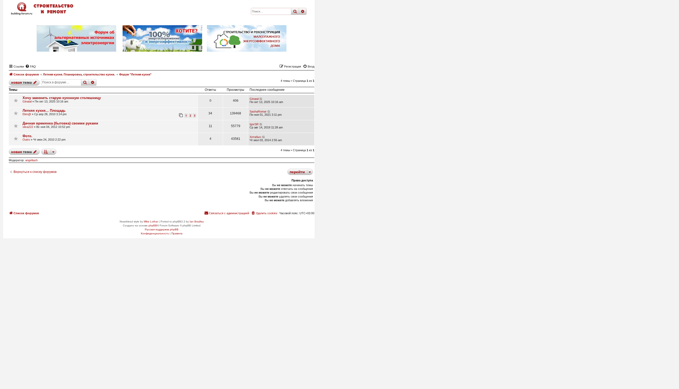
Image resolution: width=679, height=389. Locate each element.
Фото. (27, 136)
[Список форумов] (42, 9)
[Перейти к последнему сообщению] (261, 98)
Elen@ (27, 114)
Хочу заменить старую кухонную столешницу (62, 98)
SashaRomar (258, 111)
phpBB (153, 225)
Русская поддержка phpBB (162, 229)
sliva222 (28, 126)
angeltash (31, 160)
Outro (26, 139)
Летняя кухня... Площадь (44, 111)
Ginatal (27, 101)
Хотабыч (255, 136)
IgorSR (254, 124)
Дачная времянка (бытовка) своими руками (60, 123)
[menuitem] (30, 66)
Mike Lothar (151, 221)
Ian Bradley (197, 221)
